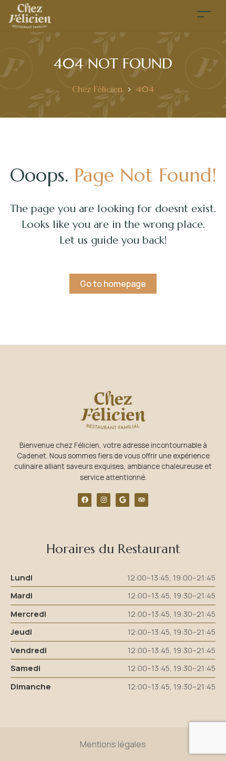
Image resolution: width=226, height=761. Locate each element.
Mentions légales (113, 744)
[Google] (122, 500)
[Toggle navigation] (204, 14)
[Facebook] (84, 500)
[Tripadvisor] (141, 500)
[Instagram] (103, 500)
